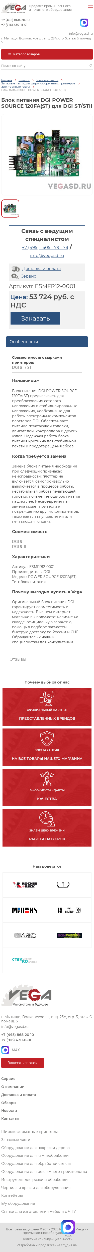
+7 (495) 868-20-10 (15, 20)
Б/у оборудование (18, 1203)
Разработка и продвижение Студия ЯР (47, 1245)
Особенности (24, 341)
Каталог (24, 80)
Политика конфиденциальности (47, 1239)
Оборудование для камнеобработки (35, 1155)
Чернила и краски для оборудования (35, 1187)
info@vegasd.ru (81, 33)
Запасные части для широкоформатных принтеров (38, 83)
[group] (47, 154)
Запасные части (47, 80)
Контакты (10, 1118)
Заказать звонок (22, 1063)
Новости (9, 1110)
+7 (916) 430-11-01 (14, 25)
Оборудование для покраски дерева (35, 1147)
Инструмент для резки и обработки (34, 1179)
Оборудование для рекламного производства (44, 1171)
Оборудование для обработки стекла (36, 1163)
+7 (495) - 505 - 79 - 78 (45, 247)
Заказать (35, 318)
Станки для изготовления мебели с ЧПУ (38, 1211)
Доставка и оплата (41, 268)
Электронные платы (15, 86)
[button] (91, 66)
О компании (13, 1086)
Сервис (28, 276)
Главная (6, 80)
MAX (16, 1050)
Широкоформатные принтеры (29, 1131)
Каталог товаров (26, 54)
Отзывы (18, 659)
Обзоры (8, 1103)
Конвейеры (12, 1195)
